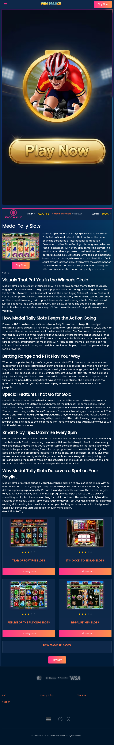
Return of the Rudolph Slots (29, 622)
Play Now (103, 4)
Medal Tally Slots (50, 213)
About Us (81, 695)
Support (6, 701)
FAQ (4, 695)
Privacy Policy (47, 695)
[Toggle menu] (5, 4)
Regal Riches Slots (85, 622)
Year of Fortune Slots (28, 560)
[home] (51, 6)
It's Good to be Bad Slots (85, 560)
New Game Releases (57, 645)
